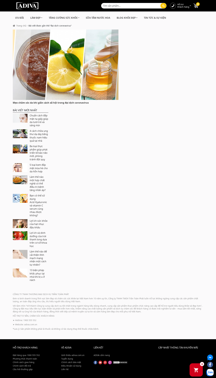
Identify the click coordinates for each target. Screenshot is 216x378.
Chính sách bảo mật (71, 362)
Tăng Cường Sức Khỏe (63, 17)
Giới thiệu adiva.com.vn (72, 355)
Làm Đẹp (35, 17)
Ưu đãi (19, 17)
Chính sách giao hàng (23, 362)
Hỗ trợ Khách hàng (183, 5)
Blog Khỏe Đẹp (126, 17)
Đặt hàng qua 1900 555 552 (26, 355)
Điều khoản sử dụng (71, 365)
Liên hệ (64, 369)
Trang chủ (21, 25)
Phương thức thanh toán (25, 358)
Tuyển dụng (67, 358)
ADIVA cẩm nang (102, 355)
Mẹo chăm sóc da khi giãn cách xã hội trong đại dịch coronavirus (51, 102)
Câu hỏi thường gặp (23, 369)
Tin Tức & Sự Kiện (155, 17)
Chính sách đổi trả (22, 365)
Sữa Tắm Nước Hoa (98, 17)
